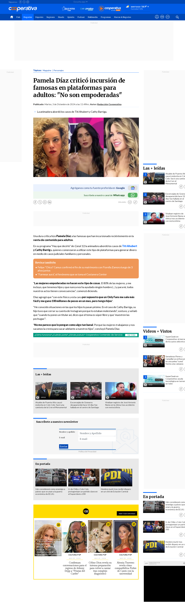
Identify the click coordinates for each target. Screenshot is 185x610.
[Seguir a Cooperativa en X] (24, 2)
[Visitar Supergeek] (168, 19)
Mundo (61, 17)
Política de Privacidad (87, 451)
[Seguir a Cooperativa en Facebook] (20, 2)
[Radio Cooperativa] (110, 9)
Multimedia (93, 17)
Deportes (39, 17)
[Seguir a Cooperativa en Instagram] (27, 2)
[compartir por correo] (130, 202)
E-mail (62, 437)
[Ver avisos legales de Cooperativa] (157, 19)
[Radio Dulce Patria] (68, 8)
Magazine (27, 17)
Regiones (51, 17)
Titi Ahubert (129, 246)
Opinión (70, 17)
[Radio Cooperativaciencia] (87, 8)
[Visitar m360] (162, 19)
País (18, 17)
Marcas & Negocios (122, 17)
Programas (106, 17)
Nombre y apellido (67, 432)
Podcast (81, 17)
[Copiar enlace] (135, 202)
